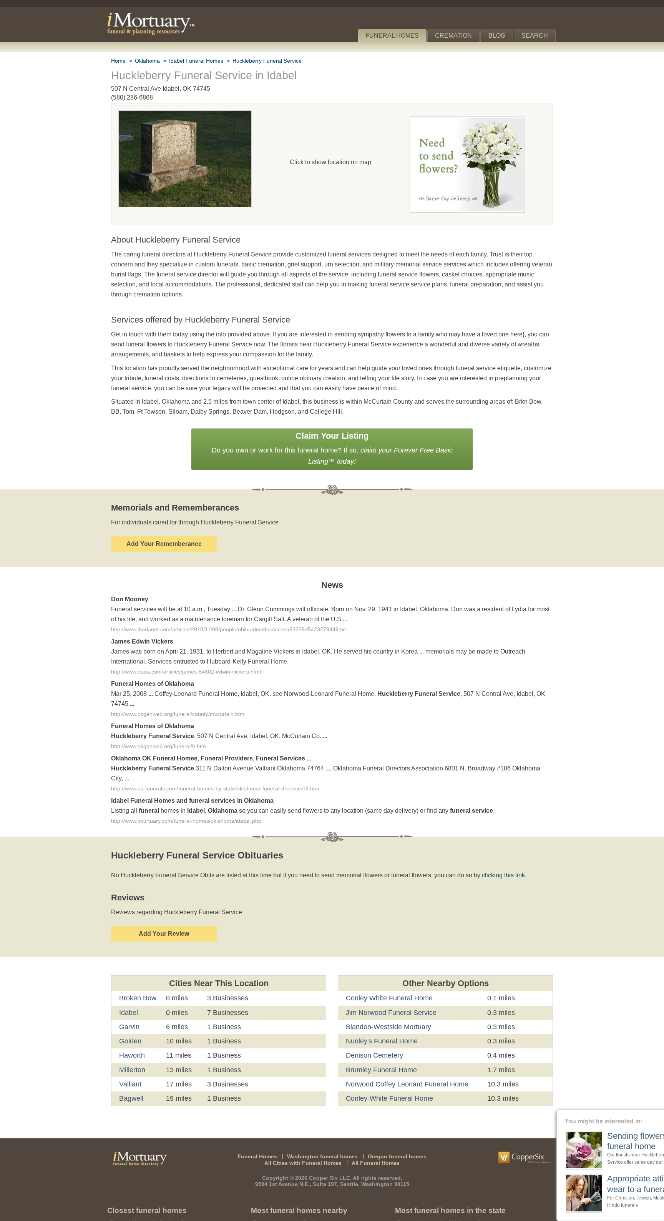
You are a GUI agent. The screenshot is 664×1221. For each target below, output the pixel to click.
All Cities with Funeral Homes (304, 1124)
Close (659, 1114)
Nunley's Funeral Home (381, 1002)
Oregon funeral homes (392, 1117)
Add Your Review (164, 894)
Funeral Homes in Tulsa (427, 1195)
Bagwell (131, 1059)
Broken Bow (137, 959)
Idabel (128, 973)
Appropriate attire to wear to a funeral (599, 1183)
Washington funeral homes (324, 1117)
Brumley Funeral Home (380, 1030)
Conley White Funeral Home (388, 959)
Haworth (132, 1016)
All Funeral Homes (372, 1124)
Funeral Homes (397, 35)
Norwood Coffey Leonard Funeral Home (405, 1045)
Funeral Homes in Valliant (143, 1207)
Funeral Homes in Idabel (141, 1195)
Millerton (133, 1030)
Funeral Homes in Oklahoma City (441, 1184)
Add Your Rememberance (164, 522)
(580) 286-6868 (132, 97)
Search (536, 35)
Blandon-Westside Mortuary (389, 988)
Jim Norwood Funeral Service (389, 973)
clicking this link (490, 836)
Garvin (129, 988)
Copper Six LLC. (331, 1139)
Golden (130, 1002)
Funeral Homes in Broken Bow (149, 1184)
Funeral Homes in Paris (283, 1184)
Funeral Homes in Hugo (284, 1195)
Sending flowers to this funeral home (603, 1141)
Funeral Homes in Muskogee (434, 1207)
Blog (500, 35)
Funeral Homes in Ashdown (289, 1207)
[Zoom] (185, 115)
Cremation (457, 35)
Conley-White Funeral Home (389, 1059)
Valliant (131, 1045)
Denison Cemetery (374, 1016)
